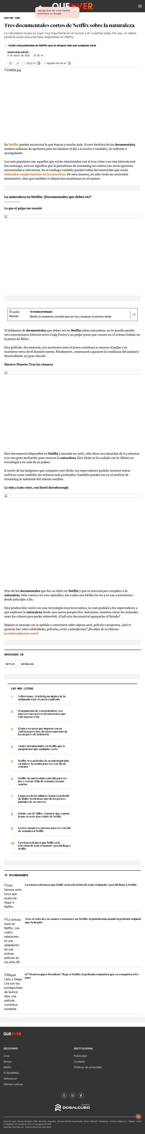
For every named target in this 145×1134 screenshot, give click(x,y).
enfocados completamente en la (35, 174)
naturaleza (27, 664)
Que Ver (8, 18)
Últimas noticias (13, 1084)
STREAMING (11, 1073)
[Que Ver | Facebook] (81, 1095)
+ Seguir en (30, 63)
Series (7, 1061)
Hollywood (10, 1078)
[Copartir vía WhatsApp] (10, 63)
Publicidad (80, 1056)
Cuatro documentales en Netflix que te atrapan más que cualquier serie (52, 45)
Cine (6, 1056)
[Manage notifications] (138, 1116)
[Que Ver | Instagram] (72, 1095)
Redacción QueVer (18, 52)
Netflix (10, 664)
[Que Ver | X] (64, 1095)
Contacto (79, 1061)
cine (17, 18)
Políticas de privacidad (88, 1067)
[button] (140, 6)
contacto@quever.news (22, 633)
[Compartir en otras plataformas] (18, 63)
